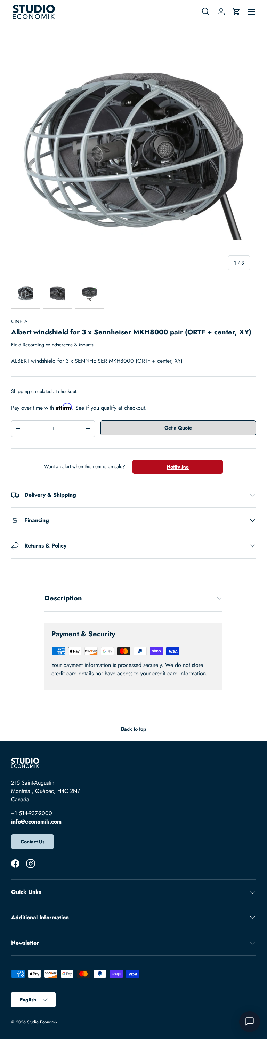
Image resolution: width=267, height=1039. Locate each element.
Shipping (20, 391)
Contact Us (32, 841)
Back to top (133, 728)
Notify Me (178, 466)
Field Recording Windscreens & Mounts (52, 344)
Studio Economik (42, 1022)
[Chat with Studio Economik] (249, 1021)
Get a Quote (178, 427)
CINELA (19, 321)
